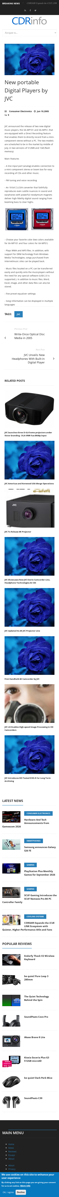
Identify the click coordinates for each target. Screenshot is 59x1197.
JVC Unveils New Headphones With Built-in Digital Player (28, 358)
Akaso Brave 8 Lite (34, 1037)
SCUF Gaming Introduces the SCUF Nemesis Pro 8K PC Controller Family (29, 899)
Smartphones (34, 841)
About (11, 1158)
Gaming (30, 865)
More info (25, 1185)
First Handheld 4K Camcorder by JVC (22, 679)
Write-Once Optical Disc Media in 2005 (29, 336)
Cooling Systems (35, 916)
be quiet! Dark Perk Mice (38, 1077)
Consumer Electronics (20, 111)
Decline (21, 1192)
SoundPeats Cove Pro (36, 1016)
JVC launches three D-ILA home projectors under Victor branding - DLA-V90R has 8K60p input (28, 434)
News (11, 1147)
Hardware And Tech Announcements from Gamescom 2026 (25, 823)
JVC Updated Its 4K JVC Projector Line (22, 630)
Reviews (12, 1151)
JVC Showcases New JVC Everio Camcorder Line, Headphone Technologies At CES (27, 581)
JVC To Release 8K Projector (18, 531)
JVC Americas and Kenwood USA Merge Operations (29, 483)
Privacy (11, 1169)
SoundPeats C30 (33, 1098)
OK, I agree (8, 1192)
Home (11, 1144)
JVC (18, 314)
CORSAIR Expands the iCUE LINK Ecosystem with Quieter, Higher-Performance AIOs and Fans (28, 926)
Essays (11, 1155)
